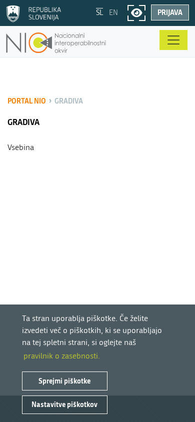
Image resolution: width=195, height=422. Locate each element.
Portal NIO (27, 101)
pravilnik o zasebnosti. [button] (62, 355)
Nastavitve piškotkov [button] (65, 404)
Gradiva (68, 101)
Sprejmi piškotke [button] (64, 381)
